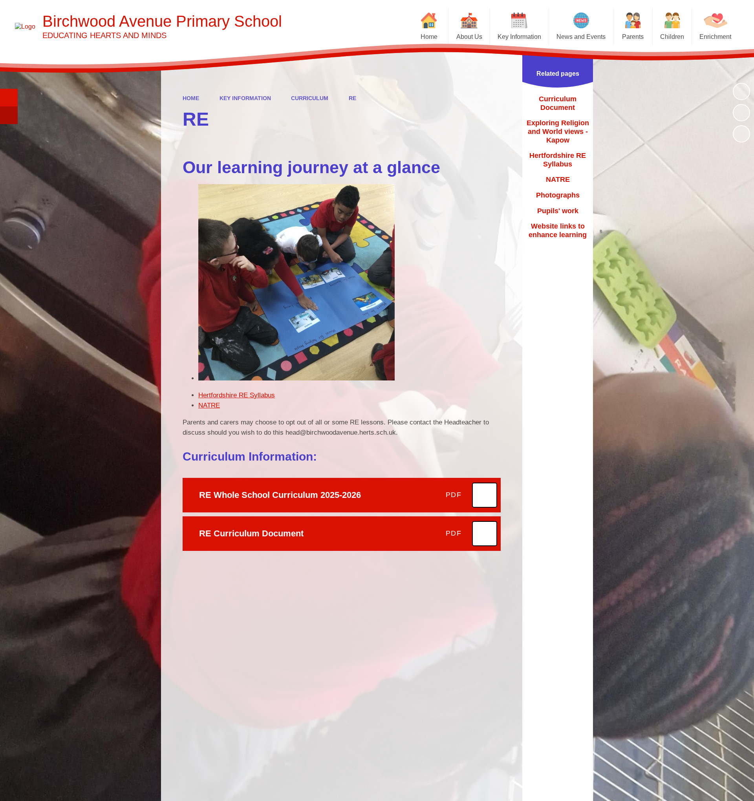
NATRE (209, 405)
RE (352, 98)
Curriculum (309, 98)
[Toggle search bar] (9, 97)
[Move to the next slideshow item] (741, 134)
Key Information (245, 98)
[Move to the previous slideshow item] (741, 112)
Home (191, 98)
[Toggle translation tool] (9, 115)
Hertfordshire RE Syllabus (236, 395)
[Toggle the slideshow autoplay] (741, 91)
